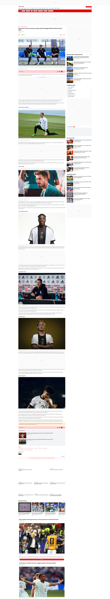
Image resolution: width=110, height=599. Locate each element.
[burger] (91, 8)
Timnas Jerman (45, 202)
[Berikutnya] (65, 502)
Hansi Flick (45, 420)
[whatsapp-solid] (57, 71)
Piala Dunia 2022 (46, 104)
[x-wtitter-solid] (61, 71)
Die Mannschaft (28, 104)
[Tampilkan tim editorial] (64, 453)
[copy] (64, 71)
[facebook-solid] (59, 71)
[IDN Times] (21, 6)
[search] (84, 6)
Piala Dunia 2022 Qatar (36, 74)
